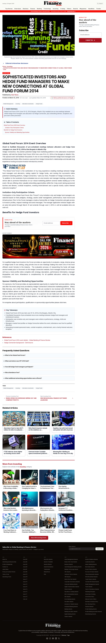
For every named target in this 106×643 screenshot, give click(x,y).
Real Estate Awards (90, 566)
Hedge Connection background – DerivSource (18, 342)
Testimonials (47, 569)
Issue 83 (25, 564)
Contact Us (5, 566)
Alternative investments (27, 103)
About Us (4, 559)
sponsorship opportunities (45, 302)
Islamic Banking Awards (91, 564)
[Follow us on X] (59, 638)
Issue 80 (25, 571)
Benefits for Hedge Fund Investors (13, 130)
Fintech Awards (68, 589)
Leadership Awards (90, 561)
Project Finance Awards (91, 569)
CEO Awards (68, 571)
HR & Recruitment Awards (91, 576)
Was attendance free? (12, 372)
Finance (32, 8)
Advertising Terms (6, 576)
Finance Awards (68, 616)
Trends (98, 8)
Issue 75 (25, 584)
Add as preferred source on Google (63, 97)
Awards (75, 8)
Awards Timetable (48, 561)
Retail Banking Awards (90, 614)
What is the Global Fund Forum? (15, 355)
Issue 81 (25, 569)
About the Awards (48, 559)
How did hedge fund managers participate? (19, 367)
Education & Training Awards (71, 591)
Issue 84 (25, 561)
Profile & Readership (7, 564)
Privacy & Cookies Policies (8, 571)
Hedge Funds (39, 103)
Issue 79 (25, 574)
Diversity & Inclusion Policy (91, 601)
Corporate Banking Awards (71, 584)
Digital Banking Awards (70, 614)
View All (25, 599)
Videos (69, 8)
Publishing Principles (90, 591)
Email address (72, 546)
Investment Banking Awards (71, 606)
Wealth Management (8, 103)
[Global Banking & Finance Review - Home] (53, 3)
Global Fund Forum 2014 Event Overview (14, 125)
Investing (55, 8)
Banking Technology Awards (71, 569)
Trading (62, 8)
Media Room (47, 571)
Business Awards (69, 564)
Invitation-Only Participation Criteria (14, 127)
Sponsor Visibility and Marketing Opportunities (17, 132)
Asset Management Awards (71, 559)
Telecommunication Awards (92, 574)
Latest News (5, 569)
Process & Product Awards (91, 571)
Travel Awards (88, 586)
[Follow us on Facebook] (53, 638)
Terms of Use (5, 574)
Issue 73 (25, 589)
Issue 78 (25, 576)
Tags (68, 635)
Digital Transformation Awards (72, 586)
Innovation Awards (69, 601)
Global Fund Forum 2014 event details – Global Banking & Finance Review (27, 340)
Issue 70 (25, 596)
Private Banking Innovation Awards (93, 611)
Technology (47, 8)
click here (63, 302)
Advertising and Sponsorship (9, 561)
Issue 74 (25, 586)
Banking (39, 8)
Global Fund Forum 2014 (26, 154)
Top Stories (9, 8)
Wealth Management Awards (92, 584)
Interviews (17, 8)
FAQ (45, 574)
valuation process (42, 267)
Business (25, 8)
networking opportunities (37, 183)
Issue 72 (25, 591)
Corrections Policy (89, 596)
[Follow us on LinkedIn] (56, 638)
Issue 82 (25, 566)
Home (4, 66)
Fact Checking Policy (90, 604)
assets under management (42, 198)
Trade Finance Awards (90, 579)
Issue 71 (25, 594)
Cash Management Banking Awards (73, 566)
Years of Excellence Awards (92, 589)
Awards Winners (48, 564)
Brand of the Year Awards (71, 561)
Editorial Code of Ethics (90, 599)
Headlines (91, 8)
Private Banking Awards (91, 609)
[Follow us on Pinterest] (47, 638)
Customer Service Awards (71, 574)
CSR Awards (67, 576)
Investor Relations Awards (91, 559)
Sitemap (64, 635)
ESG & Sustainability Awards (71, 594)
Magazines (83, 8)
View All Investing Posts (38, 537)
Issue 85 (25, 559)
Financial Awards (89, 606)
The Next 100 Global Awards (92, 581)
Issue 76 (25, 581)
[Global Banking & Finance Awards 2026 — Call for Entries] (38, 246)
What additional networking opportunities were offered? (23, 378)
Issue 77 (25, 579)
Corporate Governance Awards (72, 581)
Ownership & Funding (90, 594)
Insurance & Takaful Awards (71, 604)
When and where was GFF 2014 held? (17, 361)
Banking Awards (68, 609)
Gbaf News (14, 95)
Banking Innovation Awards (71, 611)
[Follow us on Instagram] (50, 638)
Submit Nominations (48, 566)
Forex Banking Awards (70, 599)
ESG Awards (67, 596)
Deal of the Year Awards (70, 579)
